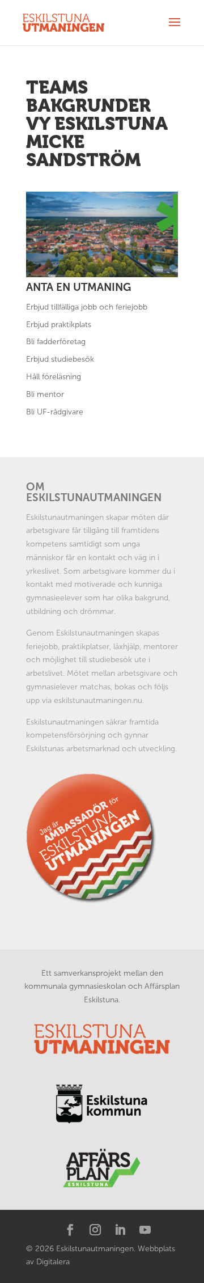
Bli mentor (45, 394)
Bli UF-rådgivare (54, 412)
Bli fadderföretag (56, 341)
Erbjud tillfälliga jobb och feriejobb (86, 307)
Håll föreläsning (53, 377)
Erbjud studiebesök (60, 359)
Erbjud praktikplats (58, 324)
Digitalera (53, 1262)
